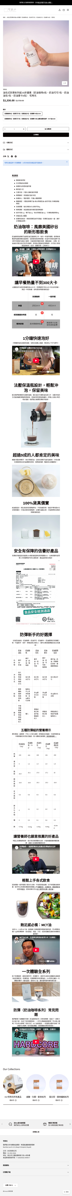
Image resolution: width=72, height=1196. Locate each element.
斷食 (23, 889)
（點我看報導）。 (51, 736)
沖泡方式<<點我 (21, 216)
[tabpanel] (36, 618)
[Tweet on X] (8, 156)
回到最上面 (36, 1132)
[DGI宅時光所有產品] (13, 1084)
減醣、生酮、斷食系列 (36, 1097)
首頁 (4, 17)
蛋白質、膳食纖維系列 (59, 1097)
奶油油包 (22, 744)
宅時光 (5, 89)
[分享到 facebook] (12, 156)
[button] (64, 10)
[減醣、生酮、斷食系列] (36, 1084)
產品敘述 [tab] (15, 175)
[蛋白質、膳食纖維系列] (59, 1084)
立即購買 (36, 135)
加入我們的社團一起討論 (45, 889)
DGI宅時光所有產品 (13, 1097)
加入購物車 (48, 129)
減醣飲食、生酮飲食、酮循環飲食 (49, 887)
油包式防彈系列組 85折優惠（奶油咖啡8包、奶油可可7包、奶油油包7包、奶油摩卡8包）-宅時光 (31, 17)
